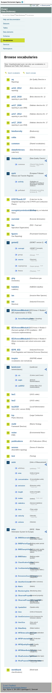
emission (21, 486)
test (13, 456)
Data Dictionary (20, 15)
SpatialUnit (22, 607)
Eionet (12, 15)
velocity (21, 516)
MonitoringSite (23, 591)
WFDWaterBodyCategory (23, 650)
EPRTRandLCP (18, 199)
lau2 (13, 401)
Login (33, 5)
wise (13, 529)
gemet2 (14, 242)
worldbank (16, 670)
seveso (14, 447)
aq (12, 79)
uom (13, 462)
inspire (14, 358)
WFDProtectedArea (23, 639)
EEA (13, 2)
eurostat (15, 219)
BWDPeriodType (23, 543)
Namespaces (7, 49)
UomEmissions (23, 616)
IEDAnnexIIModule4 (20, 339)
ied (12, 302)
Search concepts (31, 73)
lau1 (13, 394)
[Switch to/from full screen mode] (37, 5)
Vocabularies (8, 40)
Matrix (20, 586)
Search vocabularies (14, 73)
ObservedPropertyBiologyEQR (23, 600)
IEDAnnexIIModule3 (20, 328)
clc (19, 375)
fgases (14, 234)
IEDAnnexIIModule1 (20, 310)
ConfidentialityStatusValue (23, 568)
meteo (20, 498)
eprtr (13, 173)
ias (12, 295)
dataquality (16, 158)
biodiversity (16, 131)
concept (21, 248)
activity (20, 182)
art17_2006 (16, 105)
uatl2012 (21, 386)
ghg (13, 278)
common (15, 144)
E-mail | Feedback (9, 685)
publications (17, 441)
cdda (13, 137)
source (20, 259)
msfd (13, 424)
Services (6, 44)
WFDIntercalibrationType (23, 633)
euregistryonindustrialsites (20, 210)
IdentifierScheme (23, 582)
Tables (5, 28)
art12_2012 (16, 88)
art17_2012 (16, 114)
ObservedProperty (23, 595)
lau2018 (15, 407)
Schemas (6, 36)
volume (21, 522)
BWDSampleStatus (23, 549)
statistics (21, 503)
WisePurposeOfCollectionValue (23, 661)
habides (15, 287)
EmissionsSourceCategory (23, 576)
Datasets (6, 24)
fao (12, 225)
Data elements (8, 32)
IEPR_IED (15, 350)
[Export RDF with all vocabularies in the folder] (46, 161)
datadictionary (18, 150)
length (20, 492)
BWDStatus (22, 556)
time (19, 509)
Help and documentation (11, 19)
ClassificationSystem (23, 562)
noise (14, 433)
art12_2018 (16, 97)
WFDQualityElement (23, 644)
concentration (23, 479)
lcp (12, 415)
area (19, 473)
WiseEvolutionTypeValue (23, 656)
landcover (16, 367)
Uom (20, 612)
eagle (20, 380)
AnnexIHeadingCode (23, 319)
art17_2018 (16, 123)
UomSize (21, 622)
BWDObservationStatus (23, 538)
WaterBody (22, 628)
